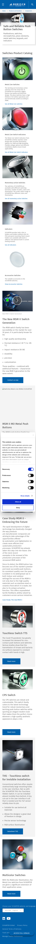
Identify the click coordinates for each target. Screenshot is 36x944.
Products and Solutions (15, 11)
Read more (11, 661)
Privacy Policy (22, 925)
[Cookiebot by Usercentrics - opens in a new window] (25, 435)
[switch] (31, 475)
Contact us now (12, 380)
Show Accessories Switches (13, 284)
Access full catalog (22, 933)
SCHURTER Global (8, 925)
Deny (18, 507)
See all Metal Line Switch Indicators (16, 152)
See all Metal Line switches (13, 104)
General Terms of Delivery (11, 929)
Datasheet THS (12, 831)
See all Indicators (10, 245)
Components (28, 11)
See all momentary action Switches (16, 198)
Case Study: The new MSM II (12, 600)
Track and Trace (8, 933)
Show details (25, 496)
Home (4, 11)
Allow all (18, 502)
